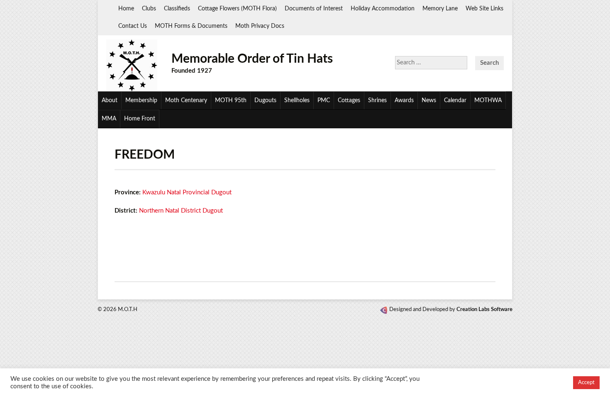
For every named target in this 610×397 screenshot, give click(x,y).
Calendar (455, 100)
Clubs (149, 9)
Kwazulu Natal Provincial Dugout (187, 192)
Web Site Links (484, 9)
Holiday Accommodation (383, 9)
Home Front (139, 119)
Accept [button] (586, 382)
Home (126, 9)
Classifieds (177, 9)
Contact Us (132, 26)
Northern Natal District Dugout (181, 211)
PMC (323, 100)
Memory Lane (440, 9)
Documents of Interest (314, 9)
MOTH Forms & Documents (191, 26)
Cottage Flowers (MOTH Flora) (237, 9)
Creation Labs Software (484, 309)
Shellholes (297, 100)
